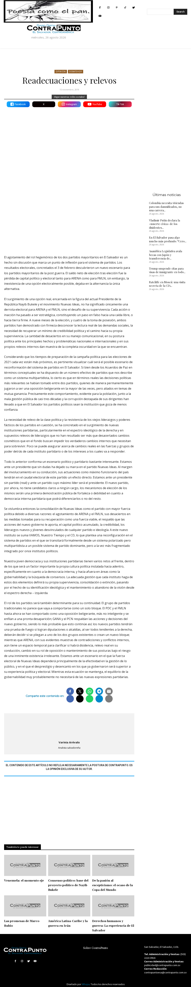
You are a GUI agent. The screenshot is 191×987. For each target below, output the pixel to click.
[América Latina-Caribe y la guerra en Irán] (69, 905)
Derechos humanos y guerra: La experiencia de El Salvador (113, 925)
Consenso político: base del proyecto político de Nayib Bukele (68, 885)
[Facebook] (100, 7)
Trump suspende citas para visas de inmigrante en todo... (167, 270)
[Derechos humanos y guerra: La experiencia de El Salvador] (113, 905)
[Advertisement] (69, 219)
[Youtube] (100, 16)
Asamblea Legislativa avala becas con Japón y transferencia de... (165, 254)
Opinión (61, 71)
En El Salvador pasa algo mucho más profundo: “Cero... (167, 239)
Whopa (86, 984)
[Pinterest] (116, 7)
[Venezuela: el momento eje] (25, 865)
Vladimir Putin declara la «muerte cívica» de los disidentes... (164, 223)
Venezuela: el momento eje (24, 880)
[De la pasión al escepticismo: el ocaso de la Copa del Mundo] (113, 865)
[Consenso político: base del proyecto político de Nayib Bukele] (69, 865)
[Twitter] (133, 7)
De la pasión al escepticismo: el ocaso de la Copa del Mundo (112, 885)
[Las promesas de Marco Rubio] (25, 905)
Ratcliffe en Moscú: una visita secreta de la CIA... (167, 284)
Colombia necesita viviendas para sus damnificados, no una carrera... (166, 206)
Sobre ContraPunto (95, 948)
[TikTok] (125, 7)
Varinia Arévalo (69, 742)
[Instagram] (108, 7)
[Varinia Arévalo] (69, 726)
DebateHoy (75, 71)
